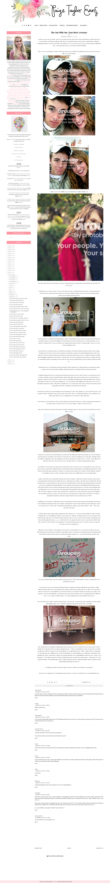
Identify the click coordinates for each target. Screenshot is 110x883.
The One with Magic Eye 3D (15, 353)
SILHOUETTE (11, 102)
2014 (9, 268)
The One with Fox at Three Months (17, 332)
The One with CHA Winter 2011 (16, 300)
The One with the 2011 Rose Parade (17, 357)
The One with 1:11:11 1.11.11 (14, 338)
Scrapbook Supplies (19, 144)
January (12, 296)
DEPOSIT (19, 167)
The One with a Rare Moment (16, 324)
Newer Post (38, 848)
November (12, 277)
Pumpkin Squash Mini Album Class (16, 188)
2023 (10, 251)
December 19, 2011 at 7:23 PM (42, 817)
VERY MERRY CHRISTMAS (19, 83)
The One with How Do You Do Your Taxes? (19, 308)
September (13, 281)
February (12, 294)
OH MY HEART (13, 97)
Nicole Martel (39, 815)
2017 (9, 263)
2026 (10, 246)
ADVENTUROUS (13, 89)
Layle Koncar (22, 217)
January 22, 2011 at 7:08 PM (42, 705)
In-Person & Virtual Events (19, 153)
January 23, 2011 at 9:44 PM (42, 794)
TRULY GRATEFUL (25, 94)
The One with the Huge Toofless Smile (18, 306)
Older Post (99, 848)
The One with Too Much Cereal (16, 314)
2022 (10, 253)
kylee (36, 755)
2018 (10, 261)
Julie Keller (38, 690)
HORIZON (9, 95)
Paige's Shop (43, 25)
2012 (9, 272)
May (10, 289)
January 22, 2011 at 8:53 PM (42, 730)
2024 (10, 249)
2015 (9, 266)
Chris (36, 769)
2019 (10, 259)
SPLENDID (28, 91)
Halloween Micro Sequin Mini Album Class (18, 199)
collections (53, 25)
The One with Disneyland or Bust (17, 348)
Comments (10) (86, 682)
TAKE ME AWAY (21, 97)
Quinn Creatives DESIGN (64, 881)
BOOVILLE (22, 81)
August (11, 283)
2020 (10, 257)
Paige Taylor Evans (46, 881)
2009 (10, 361)
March (11, 293)
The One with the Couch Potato (16, 344)
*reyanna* (37, 793)
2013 (9, 270)
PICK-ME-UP (22, 95)
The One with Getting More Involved (18, 334)
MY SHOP (16, 103)
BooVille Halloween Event (21, 178)
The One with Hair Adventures (16, 322)
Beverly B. (37, 781)
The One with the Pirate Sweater (16, 336)
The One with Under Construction (17, 346)
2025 (10, 247)
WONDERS (19, 92)
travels (62, 25)
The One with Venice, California (16, 302)
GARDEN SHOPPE (20, 91)
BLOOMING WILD (11, 91)
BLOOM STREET (16, 94)
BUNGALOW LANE (11, 92)
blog (36, 25)
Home (69, 848)
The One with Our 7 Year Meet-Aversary (18, 318)
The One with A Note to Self (15, 316)
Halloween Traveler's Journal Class (18, 193)
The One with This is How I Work (17, 342)
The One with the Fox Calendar (16, 328)
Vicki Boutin (15, 217)
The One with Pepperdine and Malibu (18, 326)
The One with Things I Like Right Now (18, 355)
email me (13, 207)
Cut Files (19, 157)
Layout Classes (19, 147)
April (11, 291)
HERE (28, 175)
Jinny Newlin (38, 715)
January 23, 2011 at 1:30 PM (42, 770)
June (11, 287)
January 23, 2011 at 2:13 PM (42, 782)
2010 (10, 360)
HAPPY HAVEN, (14, 88)
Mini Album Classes (19, 150)
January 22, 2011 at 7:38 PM (42, 717)
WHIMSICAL (15, 95)
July (10, 285)
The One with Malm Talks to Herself (17, 330)
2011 (9, 274)
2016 (10, 264)
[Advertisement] (19, 391)
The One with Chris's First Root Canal (18, 298)
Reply (36, 697)
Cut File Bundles (19, 160)
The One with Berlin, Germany (16, 351)
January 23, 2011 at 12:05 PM (42, 757)
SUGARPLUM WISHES (22, 89)
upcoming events (71, 25)
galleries (83, 25)
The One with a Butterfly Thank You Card (19, 320)
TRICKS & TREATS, (22, 88)
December (12, 275)
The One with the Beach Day (16, 304)
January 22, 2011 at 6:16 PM (42, 691)
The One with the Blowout (15, 340)
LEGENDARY (18, 84)
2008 (10, 363)
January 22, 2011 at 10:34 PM (42, 745)
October (12, 279)
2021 (9, 255)
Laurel (36, 703)
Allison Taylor (39, 728)
